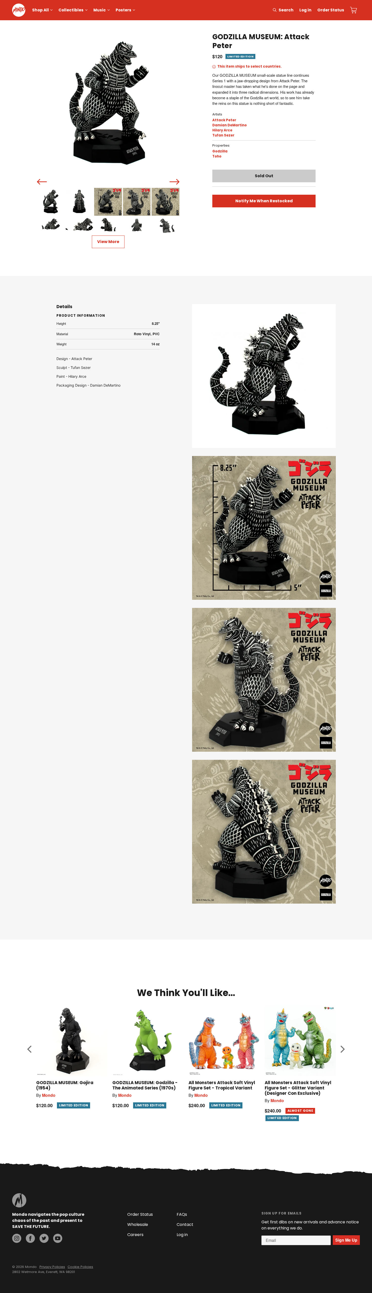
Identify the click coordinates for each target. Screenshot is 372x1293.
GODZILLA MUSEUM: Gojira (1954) (64, 1085)
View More (108, 242)
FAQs (182, 1214)
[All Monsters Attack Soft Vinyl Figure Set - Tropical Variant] (224, 1040)
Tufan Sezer (223, 135)
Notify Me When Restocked (264, 201)
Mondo (48, 1095)
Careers (135, 1235)
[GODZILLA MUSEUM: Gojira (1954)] (71, 1040)
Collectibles (71, 10)
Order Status (330, 10)
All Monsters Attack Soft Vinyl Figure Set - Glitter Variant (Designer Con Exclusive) (298, 1088)
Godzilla (220, 151)
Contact (185, 1224)
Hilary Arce (222, 130)
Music (99, 10)
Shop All (40, 10)
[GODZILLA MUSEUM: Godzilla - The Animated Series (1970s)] (147, 1040)
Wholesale (137, 1224)
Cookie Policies (80, 1266)
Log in (305, 10)
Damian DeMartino (229, 125)
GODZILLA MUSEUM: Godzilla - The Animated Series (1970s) (145, 1085)
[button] (29, 1049)
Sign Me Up (346, 1240)
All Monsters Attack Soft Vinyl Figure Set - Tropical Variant (222, 1085)
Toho (216, 156)
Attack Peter (224, 120)
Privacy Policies (52, 1266)
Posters (123, 10)
